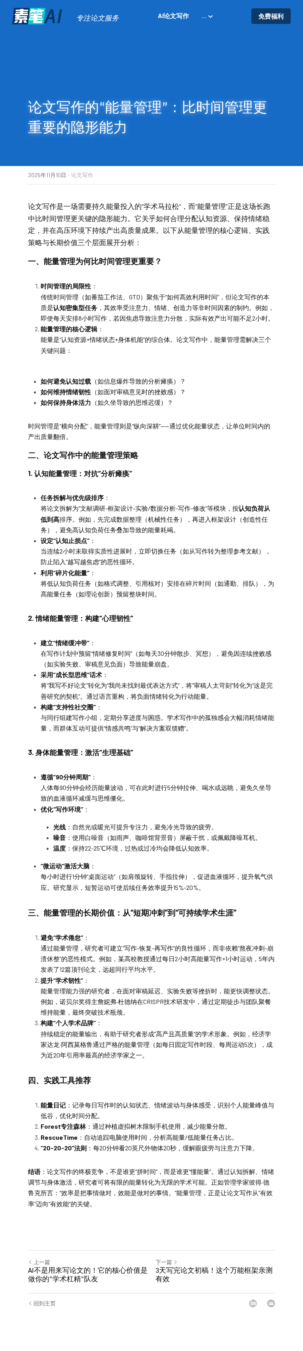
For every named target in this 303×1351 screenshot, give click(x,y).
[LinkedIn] (253, 1303)
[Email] (271, 1303)
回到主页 (45, 1303)
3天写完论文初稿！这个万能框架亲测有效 (214, 1275)
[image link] (38, 15)
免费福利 (271, 16)
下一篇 (163, 1262)
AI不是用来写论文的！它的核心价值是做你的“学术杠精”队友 (88, 1275)
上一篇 (42, 1262)
